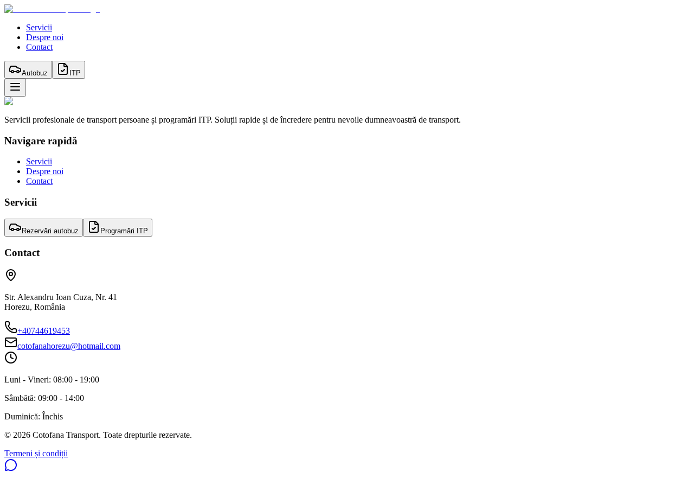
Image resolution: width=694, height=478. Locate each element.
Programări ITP (124, 231)
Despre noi (44, 37)
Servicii (39, 27)
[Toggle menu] (15, 88)
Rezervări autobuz (50, 231)
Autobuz (35, 73)
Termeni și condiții (36, 453)
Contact (39, 47)
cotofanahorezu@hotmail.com (68, 345)
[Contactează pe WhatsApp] (10, 468)
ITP (75, 73)
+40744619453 (43, 330)
